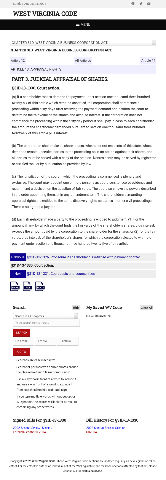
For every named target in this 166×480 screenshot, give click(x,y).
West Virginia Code (45, 14)
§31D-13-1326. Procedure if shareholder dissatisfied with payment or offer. (75, 257)
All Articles (83, 61)
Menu (85, 25)
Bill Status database (90, 471)
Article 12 (18, 61)
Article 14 (148, 61)
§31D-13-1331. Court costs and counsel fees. (55, 274)
